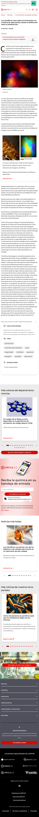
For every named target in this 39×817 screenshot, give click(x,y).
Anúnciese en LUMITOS (19, 793)
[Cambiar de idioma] (32, 10)
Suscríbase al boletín (17, 494)
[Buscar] (26, 10)
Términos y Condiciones (19, 811)
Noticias (4, 684)
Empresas (4, 690)
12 (28, 445)
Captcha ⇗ (27, 501)
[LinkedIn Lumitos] (19, 786)
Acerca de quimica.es (19, 800)
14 (32, 445)
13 (30, 445)
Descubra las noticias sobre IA (19, 665)
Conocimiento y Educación (10, 709)
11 (26, 445)
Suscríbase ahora (19, 743)
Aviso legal (5, 811)
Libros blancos (6, 702)
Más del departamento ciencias (19, 452)
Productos (5, 696)
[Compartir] (29, 10)
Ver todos (5, 510)
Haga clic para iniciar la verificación (19, 499)
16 (16, 447)
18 (20, 447)
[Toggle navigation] (37, 10)
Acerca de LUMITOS (19, 796)
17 (18, 447)
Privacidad (33, 811)
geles (30, 48)
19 (22, 447)
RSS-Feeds (4, 715)
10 (24, 445)
